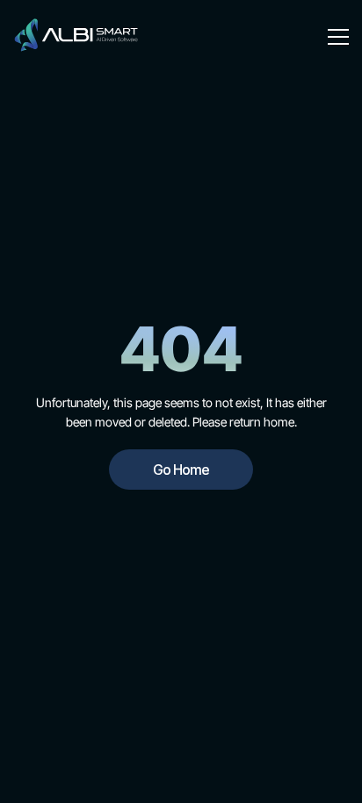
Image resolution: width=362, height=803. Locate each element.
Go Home (181, 469)
